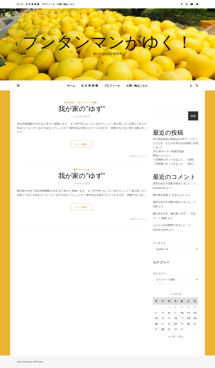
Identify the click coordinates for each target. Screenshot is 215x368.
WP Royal (38, 361)
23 (175, 323)
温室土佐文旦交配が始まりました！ (173, 183)
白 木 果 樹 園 (32, 4)
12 (194, 312)
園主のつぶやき (82, 169)
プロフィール (48, 4)
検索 (193, 116)
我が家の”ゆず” (81, 108)
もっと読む (81, 144)
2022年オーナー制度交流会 (168, 151)
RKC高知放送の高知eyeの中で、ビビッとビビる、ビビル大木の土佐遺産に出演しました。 (175, 143)
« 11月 (171, 336)
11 (188, 312)
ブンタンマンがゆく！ (107, 41)
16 (175, 318)
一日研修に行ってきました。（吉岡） (174, 159)
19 (194, 318)
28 (162, 329)
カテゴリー (159, 273)
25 (188, 323)
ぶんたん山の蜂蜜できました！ (170, 225)
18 (188, 318)
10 (181, 312)
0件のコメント (138, 156)
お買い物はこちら (66, 4)
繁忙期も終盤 (160, 194)
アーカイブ (159, 243)
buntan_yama (160, 229)
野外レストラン (161, 155)
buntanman (159, 187)
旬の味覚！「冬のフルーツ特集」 (81, 102)
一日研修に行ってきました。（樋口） (174, 163)
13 (156, 318)
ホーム (20, 4)
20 (156, 323)
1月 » (180, 336)
